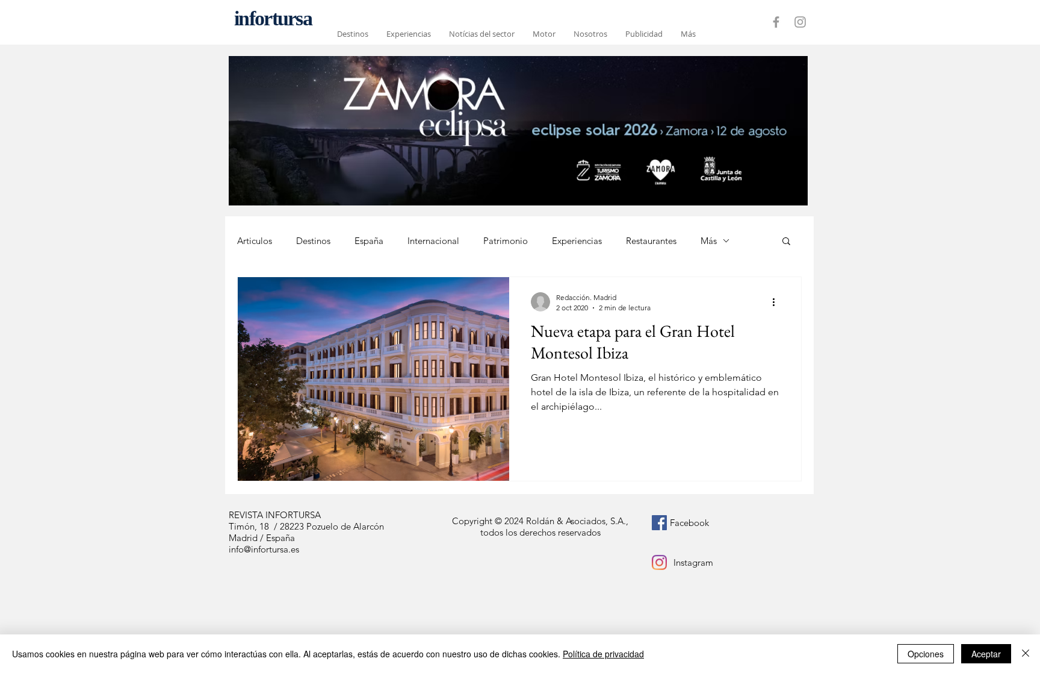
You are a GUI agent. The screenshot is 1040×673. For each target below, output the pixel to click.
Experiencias (577, 240)
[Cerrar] (1025, 653)
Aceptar (986, 654)
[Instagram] (659, 562)
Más (709, 240)
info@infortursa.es (264, 549)
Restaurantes (651, 240)
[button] (786, 242)
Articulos (254, 240)
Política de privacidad (603, 654)
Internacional (433, 240)
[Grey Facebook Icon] (776, 22)
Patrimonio (505, 240)
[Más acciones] (777, 302)
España (368, 240)
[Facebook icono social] (659, 522)
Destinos (313, 240)
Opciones (926, 654)
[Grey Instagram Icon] (800, 22)
